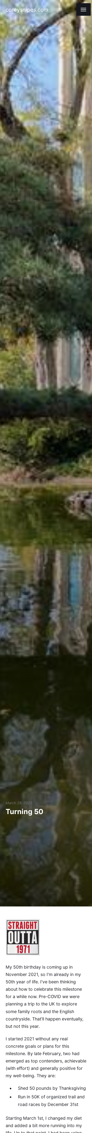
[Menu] (83, 9)
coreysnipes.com (27, 9)
